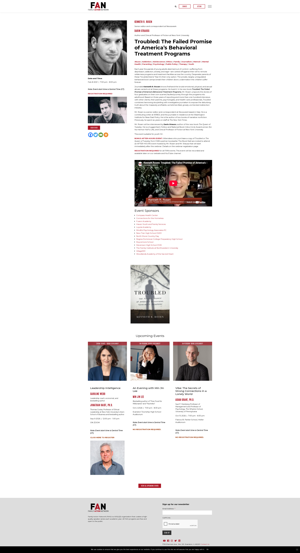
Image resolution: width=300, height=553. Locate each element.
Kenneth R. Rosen (143, 22)
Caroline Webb (97, 394)
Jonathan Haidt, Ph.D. (101, 405)
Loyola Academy (143, 227)
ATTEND (199, 6)
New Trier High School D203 (148, 233)
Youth (191, 64)
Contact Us (205, 544)
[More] (106, 134)
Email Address (168, 509)
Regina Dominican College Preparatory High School (159, 239)
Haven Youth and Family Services (151, 224)
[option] (150, 294)
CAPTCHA (166, 518)
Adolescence (159, 62)
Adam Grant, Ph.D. (184, 399)
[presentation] (180, 524)
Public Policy (172, 64)
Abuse (138, 62)
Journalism (186, 62)
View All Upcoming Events (149, 485)
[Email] (100, 134)
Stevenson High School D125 (149, 245)
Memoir (197, 62)
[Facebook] (90, 134)
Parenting (147, 64)
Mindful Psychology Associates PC (151, 230)
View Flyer (94, 127)
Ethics (169, 62)
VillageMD (140, 251)
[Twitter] (95, 134)
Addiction (146, 62)
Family (177, 62)
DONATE (184, 6)
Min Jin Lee (138, 397)
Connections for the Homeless (149, 218)
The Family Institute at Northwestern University (157, 248)
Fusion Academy (143, 221)
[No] (297, 549)
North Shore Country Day (147, 236)
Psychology (158, 64)
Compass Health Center (147, 215)
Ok (207, 549)
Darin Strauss (142, 31)
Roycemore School (144, 242)
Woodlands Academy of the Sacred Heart (154, 254)
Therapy (183, 64)
